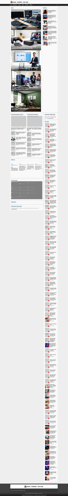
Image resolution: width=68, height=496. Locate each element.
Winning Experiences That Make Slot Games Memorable (47, 309)
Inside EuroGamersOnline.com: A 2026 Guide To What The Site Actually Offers (45, 11)
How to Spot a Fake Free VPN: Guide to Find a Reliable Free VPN (47, 376)
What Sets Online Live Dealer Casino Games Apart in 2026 (47, 181)
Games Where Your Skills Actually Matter (47, 350)
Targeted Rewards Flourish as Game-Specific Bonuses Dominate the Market (47, 217)
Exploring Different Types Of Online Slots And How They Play (47, 473)
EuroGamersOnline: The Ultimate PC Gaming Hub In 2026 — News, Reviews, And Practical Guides (34, 121)
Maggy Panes (13, 110)
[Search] (56, 5)
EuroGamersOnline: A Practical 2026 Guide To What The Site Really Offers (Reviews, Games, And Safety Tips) (45, 17)
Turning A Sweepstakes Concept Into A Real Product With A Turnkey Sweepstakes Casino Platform (47, 345)
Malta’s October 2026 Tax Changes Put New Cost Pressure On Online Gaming (29, 139)
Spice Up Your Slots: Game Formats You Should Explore (47, 258)
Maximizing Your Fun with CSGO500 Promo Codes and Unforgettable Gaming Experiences (47, 238)
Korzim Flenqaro (52, 187)
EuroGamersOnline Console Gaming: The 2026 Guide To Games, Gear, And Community (13, 133)
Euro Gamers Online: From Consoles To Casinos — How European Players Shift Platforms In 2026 (13, 138)
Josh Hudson (51, 157)
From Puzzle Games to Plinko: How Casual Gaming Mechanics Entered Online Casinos (47, 135)
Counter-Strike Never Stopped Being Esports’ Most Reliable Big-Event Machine (47, 146)
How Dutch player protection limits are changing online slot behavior (29, 144)
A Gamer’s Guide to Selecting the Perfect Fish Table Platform (47, 458)
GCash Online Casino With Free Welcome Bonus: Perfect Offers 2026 (47, 432)
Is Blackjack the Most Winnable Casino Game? (47, 212)
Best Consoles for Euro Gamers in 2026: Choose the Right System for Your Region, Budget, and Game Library (13, 143)
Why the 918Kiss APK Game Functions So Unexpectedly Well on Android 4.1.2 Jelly (47, 437)
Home (11, 4)
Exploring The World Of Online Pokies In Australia (47, 192)
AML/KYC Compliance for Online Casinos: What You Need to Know (47, 222)
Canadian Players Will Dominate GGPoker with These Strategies (47, 125)
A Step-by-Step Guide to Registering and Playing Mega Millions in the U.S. (47, 279)
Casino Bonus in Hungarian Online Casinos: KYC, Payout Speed (47, 166)
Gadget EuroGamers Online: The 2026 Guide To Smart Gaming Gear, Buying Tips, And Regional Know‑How (26, 60)
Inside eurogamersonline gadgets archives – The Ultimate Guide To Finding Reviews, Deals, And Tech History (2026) (45, 33)
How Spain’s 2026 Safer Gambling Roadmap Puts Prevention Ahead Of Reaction (29, 134)
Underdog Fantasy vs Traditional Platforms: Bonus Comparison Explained (47, 263)
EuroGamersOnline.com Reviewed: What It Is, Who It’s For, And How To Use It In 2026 (38, 168)
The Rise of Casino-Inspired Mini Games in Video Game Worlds (47, 156)
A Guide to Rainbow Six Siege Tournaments (47, 371)
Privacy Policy (30, 493)
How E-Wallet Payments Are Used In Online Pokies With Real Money (47, 299)
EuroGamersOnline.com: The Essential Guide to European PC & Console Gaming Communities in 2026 (29, 149)
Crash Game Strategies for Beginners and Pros (47, 330)
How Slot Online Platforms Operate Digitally (47, 406)
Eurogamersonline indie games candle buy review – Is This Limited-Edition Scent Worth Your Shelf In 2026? (45, 38)
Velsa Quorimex (52, 402)
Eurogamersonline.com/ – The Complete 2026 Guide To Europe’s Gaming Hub (45, 22)
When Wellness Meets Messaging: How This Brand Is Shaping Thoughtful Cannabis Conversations (47, 340)
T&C (32, 493)
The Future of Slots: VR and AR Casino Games (47, 360)
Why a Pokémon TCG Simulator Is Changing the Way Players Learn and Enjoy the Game (18, 121)
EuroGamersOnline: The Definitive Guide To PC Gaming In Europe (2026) (29, 155)
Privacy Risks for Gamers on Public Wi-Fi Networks (47, 289)
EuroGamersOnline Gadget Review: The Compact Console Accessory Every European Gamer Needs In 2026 (26, 40)
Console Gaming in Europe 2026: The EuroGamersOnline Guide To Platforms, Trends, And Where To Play (13, 154)
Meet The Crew (26, 4)
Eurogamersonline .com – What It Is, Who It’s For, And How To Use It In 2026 (45, 43)
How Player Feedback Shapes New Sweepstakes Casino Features (47, 207)
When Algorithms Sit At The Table (47, 186)
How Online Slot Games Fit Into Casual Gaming (47, 422)
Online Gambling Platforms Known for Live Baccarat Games (47, 140)
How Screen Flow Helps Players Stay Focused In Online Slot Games (47, 412)
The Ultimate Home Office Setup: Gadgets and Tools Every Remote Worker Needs (26, 101)
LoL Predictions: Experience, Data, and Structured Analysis (47, 268)
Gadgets (23, 4)
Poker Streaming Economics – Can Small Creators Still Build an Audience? (47, 386)
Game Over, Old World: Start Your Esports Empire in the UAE (47, 273)
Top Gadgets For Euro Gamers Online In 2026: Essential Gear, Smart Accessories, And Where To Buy (26, 81)
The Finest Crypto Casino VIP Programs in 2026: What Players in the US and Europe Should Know (47, 202)
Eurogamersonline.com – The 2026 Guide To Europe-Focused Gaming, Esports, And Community (45, 27)
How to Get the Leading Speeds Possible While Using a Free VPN (47, 248)
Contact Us (31, 4)
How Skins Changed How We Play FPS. (47, 253)
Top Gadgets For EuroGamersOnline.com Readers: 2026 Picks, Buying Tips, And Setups (26, 19)
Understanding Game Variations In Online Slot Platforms (47, 233)
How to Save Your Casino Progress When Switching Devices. (47, 442)
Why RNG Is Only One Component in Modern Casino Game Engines (47, 401)
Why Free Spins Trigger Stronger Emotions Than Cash (47, 319)
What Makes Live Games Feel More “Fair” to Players (47, 161)
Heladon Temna (50, 18)
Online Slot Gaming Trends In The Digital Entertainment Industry (47, 171)
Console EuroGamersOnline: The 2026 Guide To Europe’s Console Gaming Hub (13, 148)
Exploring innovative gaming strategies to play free (47, 468)
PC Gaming (19, 4)
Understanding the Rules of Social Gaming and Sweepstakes (47, 381)
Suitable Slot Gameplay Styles (47, 355)
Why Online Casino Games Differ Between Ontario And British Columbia (47, 151)
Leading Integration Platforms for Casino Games (47, 227)
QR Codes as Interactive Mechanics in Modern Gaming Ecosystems (47, 417)
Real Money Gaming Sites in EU (47, 325)
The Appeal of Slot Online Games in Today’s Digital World (47, 304)
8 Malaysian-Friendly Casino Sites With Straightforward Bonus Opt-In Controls (47, 463)
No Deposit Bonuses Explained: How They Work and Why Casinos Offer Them (47, 284)
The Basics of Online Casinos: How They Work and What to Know (47, 396)
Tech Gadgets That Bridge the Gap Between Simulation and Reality (47, 294)
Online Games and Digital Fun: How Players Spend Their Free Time (47, 243)
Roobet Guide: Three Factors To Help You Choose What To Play (47, 335)
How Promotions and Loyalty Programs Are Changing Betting (47, 391)
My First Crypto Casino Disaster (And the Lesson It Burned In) (47, 366)
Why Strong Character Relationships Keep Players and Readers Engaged (47, 314)
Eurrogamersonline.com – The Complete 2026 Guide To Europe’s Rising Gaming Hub (30, 167)
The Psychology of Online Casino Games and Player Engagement (47, 197)
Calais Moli (13, 28)
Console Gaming (15, 4)
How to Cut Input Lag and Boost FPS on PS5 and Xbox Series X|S (47, 130)
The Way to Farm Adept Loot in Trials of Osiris (47, 478)
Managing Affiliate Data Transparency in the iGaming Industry (47, 176)
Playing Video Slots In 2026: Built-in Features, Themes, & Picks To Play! (47, 453)
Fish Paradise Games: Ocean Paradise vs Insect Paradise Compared (47, 447)
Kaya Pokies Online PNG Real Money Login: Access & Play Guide (47, 427)
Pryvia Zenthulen (52, 295)
